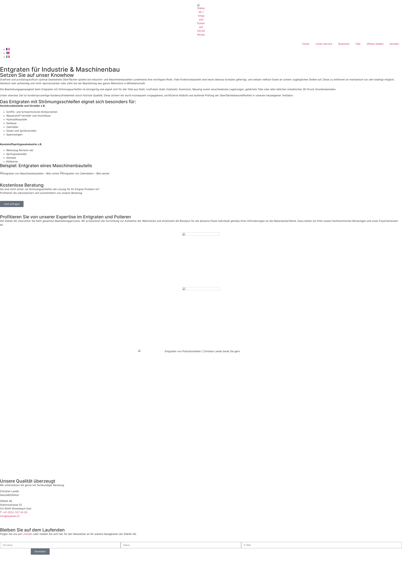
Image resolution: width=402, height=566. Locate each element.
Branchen (343, 43)
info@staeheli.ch (9, 516)
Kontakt (394, 43)
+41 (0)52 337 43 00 (14, 512)
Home (305, 43)
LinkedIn (27, 534)
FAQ (358, 43)
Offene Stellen (375, 43)
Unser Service (324, 43)
